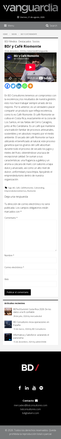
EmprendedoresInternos (15, 191)
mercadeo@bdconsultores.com (30, 405)
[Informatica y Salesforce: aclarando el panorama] (8, 337)
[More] (30, 86)
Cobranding (39, 187)
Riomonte (31, 191)
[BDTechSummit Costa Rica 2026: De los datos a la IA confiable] (8, 311)
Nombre (9, 255)
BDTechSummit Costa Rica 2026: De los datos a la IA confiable (32, 311)
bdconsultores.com (30, 409)
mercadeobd (36, 316)
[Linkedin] (18, 86)
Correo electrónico (14, 267)
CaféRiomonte (27, 187)
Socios (36, 41)
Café (18, 187)
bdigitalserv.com (30, 413)
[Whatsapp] (24, 86)
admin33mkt (41, 341)
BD (14, 187)
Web (6, 279)
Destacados (24, 41)
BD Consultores (39, 329)
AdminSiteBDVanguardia (37, 51)
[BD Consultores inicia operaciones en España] (8, 324)
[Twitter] (13, 86)
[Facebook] (7, 86)
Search (53, 25)
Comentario (10, 217)
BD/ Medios (10, 41)
